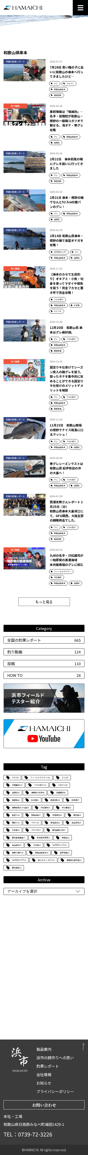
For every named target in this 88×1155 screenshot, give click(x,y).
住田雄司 (60, 792)
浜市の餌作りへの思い (55, 1057)
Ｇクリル (57, 311)
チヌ (15, 777)
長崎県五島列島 (73, 860)
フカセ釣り (40, 785)
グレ (65, 777)
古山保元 (16, 845)
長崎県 (15, 800)
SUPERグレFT (59, 845)
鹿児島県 (16, 867)
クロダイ (62, 785)
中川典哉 (66, 807)
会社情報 (43, 1074)
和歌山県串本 (41, 852)
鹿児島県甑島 (18, 837)
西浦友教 (55, 800)
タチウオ (36, 830)
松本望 (35, 800)
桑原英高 (57, 350)
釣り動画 (44, 652)
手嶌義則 (17, 785)
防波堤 (75, 800)
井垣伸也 (57, 815)
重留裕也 (55, 822)
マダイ (35, 822)
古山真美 (76, 822)
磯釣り (15, 822)
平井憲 (15, 830)
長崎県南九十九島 (20, 807)
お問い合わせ (44, 1105)
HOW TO (44, 675)
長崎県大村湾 (37, 792)
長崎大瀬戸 (17, 852)
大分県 (37, 845)
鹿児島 (77, 815)
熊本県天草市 (43, 837)
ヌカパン (70, 83)
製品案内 (43, 1049)
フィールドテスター (40, 777)
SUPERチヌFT (19, 860)
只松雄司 (45, 807)
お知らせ (43, 1083)
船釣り (15, 815)
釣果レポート (47, 1066)
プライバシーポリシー (55, 1091)
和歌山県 (36, 815)
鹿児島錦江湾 (58, 830)
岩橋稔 (15, 792)
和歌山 (65, 837)
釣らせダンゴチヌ (46, 860)
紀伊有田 (64, 852)
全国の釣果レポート (44, 640)
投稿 (44, 663)
